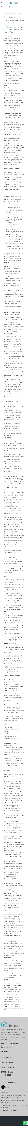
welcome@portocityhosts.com (10, 1110)
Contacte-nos (5, 1059)
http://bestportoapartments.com (12, 25)
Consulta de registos (8, 1047)
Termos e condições (6, 1057)
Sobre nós (4, 1055)
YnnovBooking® (11, 1124)
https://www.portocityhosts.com (12, 27)
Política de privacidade (7, 1062)
